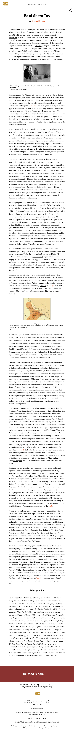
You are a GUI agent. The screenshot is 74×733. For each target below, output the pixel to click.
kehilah (14, 441)
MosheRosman (38, 21)
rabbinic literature (27, 103)
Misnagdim (17, 460)
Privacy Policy (41, 718)
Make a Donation (37, 708)
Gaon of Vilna (46, 458)
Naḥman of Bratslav (35, 122)
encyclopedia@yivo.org (37, 714)
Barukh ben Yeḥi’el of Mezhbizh (38, 119)
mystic (17, 32)
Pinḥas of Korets (47, 280)
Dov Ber (43, 285)
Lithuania (41, 241)
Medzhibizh (17, 35)
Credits (30, 718)
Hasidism (35, 408)
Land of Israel (38, 256)
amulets (34, 179)
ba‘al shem (53, 129)
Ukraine (38, 45)
